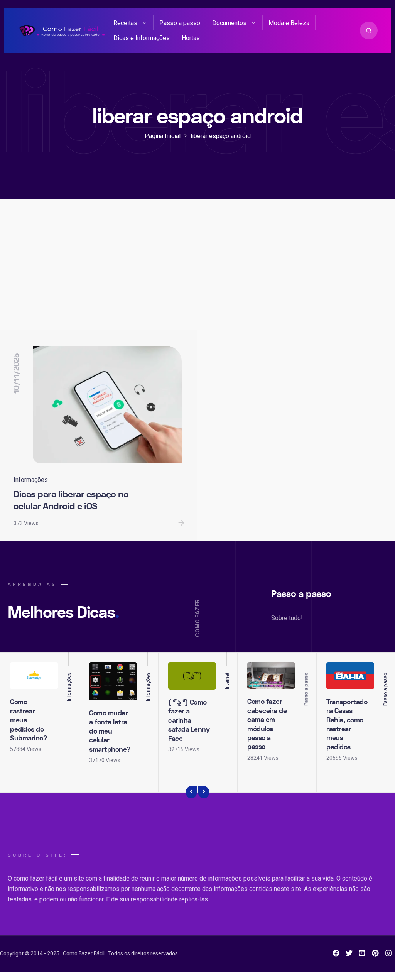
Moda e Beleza (288, 23)
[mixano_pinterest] (375, 955)
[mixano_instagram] (388, 955)
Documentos (229, 23)
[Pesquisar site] (369, 30)
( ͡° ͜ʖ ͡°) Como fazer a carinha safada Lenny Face (188, 721)
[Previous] (191, 792)
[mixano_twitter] (349, 955)
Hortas (191, 38)
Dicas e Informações (141, 38)
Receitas (125, 23)
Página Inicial (163, 136)
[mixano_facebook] (336, 955)
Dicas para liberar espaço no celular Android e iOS (71, 500)
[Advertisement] (197, 272)
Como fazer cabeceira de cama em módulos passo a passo (267, 724)
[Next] (203, 792)
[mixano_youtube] (362, 955)
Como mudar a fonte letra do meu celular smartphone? (110, 731)
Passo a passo (179, 23)
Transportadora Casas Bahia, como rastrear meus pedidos (346, 724)
